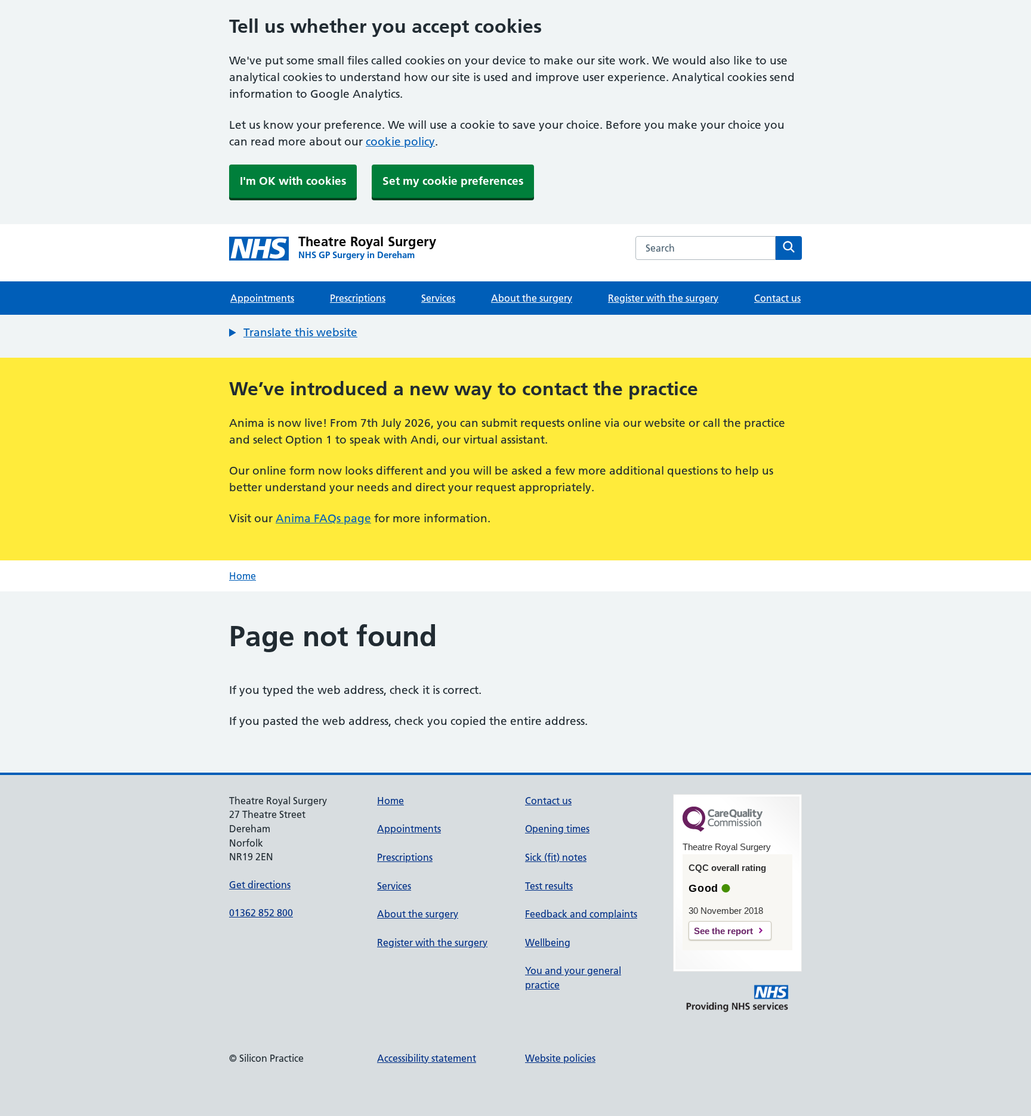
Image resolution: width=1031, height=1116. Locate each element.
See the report (723, 931)
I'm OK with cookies (293, 181)
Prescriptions (357, 298)
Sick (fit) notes (556, 857)
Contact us (777, 298)
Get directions (260, 885)
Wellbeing (547, 942)
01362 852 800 (261, 913)
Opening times (557, 829)
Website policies (560, 1058)
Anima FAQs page (323, 518)
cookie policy (400, 141)
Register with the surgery (663, 298)
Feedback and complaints (581, 914)
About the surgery (531, 298)
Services (438, 298)
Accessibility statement (426, 1058)
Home (242, 576)
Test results (549, 886)
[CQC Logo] (723, 828)
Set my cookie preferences (452, 181)
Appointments (262, 298)
